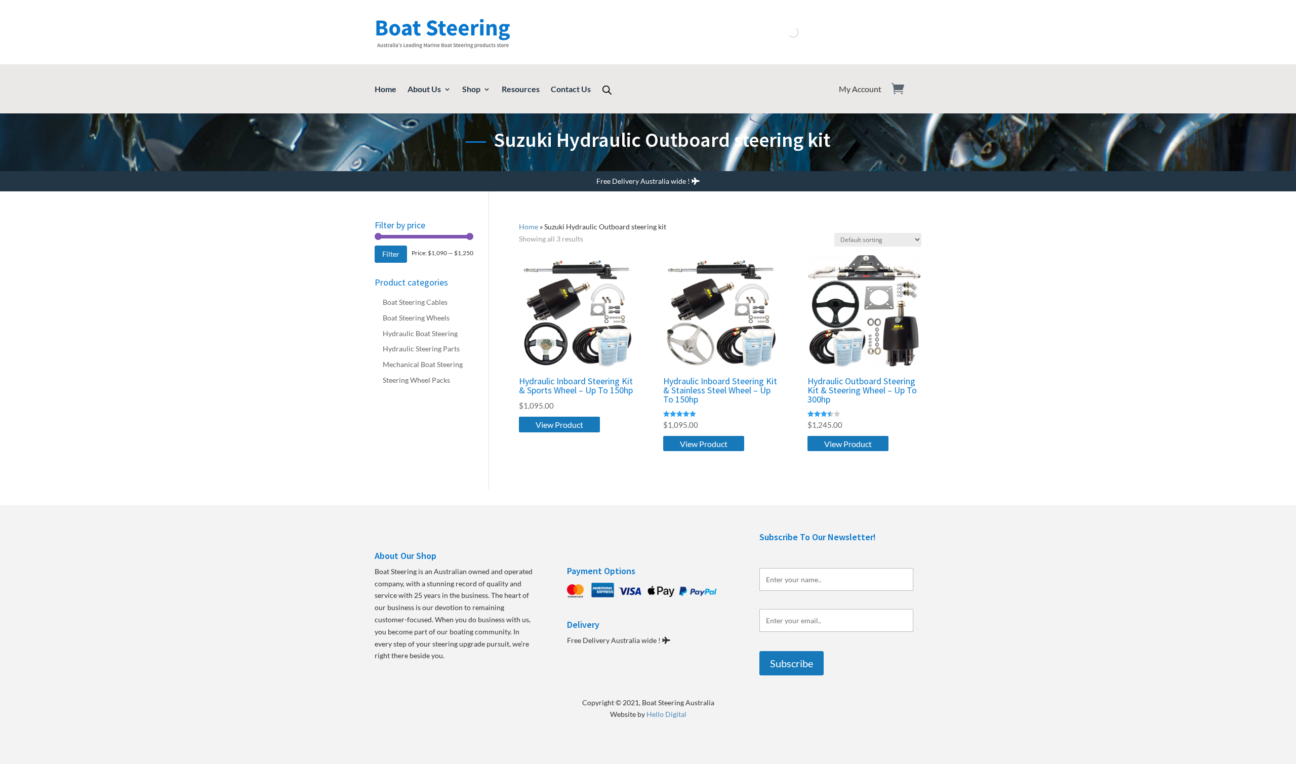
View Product (559, 424)
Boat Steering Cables (415, 302)
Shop (471, 90)
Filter (390, 254)
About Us (424, 90)
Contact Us (571, 90)
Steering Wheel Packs (416, 380)
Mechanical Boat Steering (423, 364)
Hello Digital (666, 714)
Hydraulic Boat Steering (420, 333)
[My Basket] (904, 89)
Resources (521, 90)
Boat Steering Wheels (416, 317)
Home (385, 90)
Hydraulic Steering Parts (421, 348)
